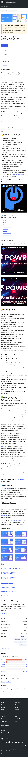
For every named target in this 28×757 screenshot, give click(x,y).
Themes (17, 704)
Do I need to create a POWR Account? (11, 568)
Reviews (5, 54)
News (2, 704)
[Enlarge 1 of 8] (11, 532)
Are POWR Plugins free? (7, 583)
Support (5, 65)
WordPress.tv (5, 721)
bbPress (4, 730)
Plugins (16, 707)
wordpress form (23, 644)
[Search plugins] (15, 11)
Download (4, 45)
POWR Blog (7, 488)
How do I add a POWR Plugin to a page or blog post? (8, 573)
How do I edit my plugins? (7, 595)
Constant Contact (7, 227)
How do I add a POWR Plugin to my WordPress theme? (8, 578)
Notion (5, 231)
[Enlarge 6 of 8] (24, 548)
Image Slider (4, 446)
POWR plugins (20, 479)
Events (16, 716)
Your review (4, 671)
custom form (23, 639)
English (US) (24, 636)
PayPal (5, 220)
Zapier (4, 237)
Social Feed (4, 420)
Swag (17, 721)
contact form (17, 639)
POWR (4, 42)
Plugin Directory (5, 6)
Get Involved (18, 714)
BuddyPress (5, 733)
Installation (5, 58)
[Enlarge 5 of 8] (11, 548)
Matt (3, 728)
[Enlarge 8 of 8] (24, 556)
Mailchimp (5, 225)
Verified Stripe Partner (8, 222)
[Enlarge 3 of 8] (11, 540)
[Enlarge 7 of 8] (11, 556)
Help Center (4, 515)
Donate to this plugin (6, 694)
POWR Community (16, 520)
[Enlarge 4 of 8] (24, 540)
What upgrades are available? (8, 587)
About (2, 702)
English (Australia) (9, 739)
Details (4, 51)
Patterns (17, 709)
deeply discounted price (18, 174)
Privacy (3, 709)
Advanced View (5, 648)
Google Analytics (7, 235)
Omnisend (5, 229)
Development (6, 61)
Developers (4, 719)
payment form (23, 642)
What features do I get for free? (9, 591)
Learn (2, 714)
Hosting (3, 707)
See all (25, 671)
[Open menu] (26, 2)
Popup (3, 408)
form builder (16, 642)
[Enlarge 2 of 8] (24, 532)
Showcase (17, 702)
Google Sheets (7, 233)
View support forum (6, 682)
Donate (17, 719)
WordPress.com (6, 725)
